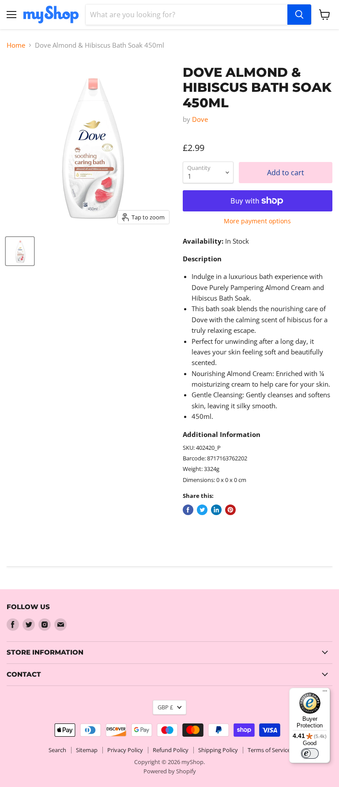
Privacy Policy (125, 750)
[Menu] (325, 693)
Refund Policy (170, 750)
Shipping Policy (218, 750)
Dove (200, 119)
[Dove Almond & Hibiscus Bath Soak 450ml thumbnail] (20, 251)
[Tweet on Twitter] (202, 510)
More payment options (257, 221)
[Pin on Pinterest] (230, 510)
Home (16, 45)
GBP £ (165, 707)
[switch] (310, 753)
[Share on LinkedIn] (216, 510)
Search (57, 750)
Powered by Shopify (169, 771)
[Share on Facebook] (188, 510)
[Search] (299, 14)
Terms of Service (269, 750)
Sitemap (87, 750)
